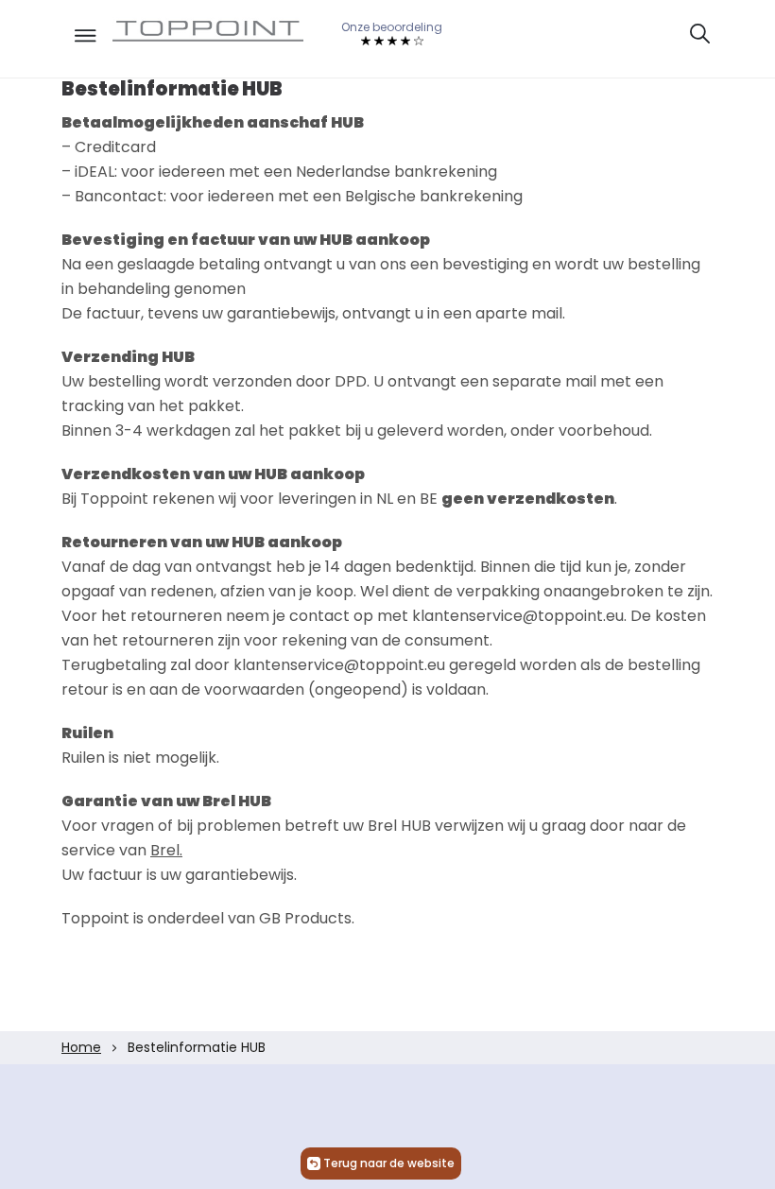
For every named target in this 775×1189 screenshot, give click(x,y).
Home (81, 1047)
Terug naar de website (389, 1163)
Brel (165, 850)
